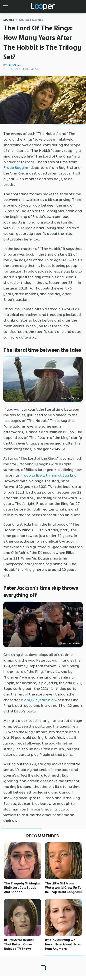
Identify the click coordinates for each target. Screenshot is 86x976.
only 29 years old (39, 699)
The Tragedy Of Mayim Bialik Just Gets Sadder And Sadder (22, 887)
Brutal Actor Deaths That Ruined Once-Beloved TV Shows (19, 944)
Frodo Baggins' (16, 167)
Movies (9, 19)
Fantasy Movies (31, 19)
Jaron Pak (14, 65)
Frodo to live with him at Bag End (48, 475)
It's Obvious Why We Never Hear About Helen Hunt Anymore (63, 944)
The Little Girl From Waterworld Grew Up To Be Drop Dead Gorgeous (63, 887)
